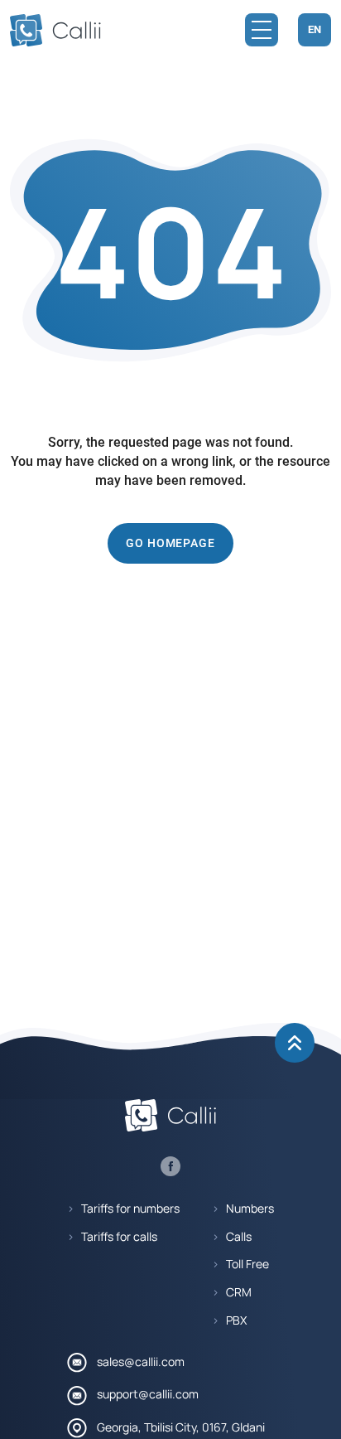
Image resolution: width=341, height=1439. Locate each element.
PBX (236, 1320)
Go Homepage (170, 543)
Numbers (250, 1208)
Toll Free (247, 1264)
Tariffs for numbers (130, 1208)
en (314, 29)
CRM (239, 1292)
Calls (239, 1236)
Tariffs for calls (119, 1236)
